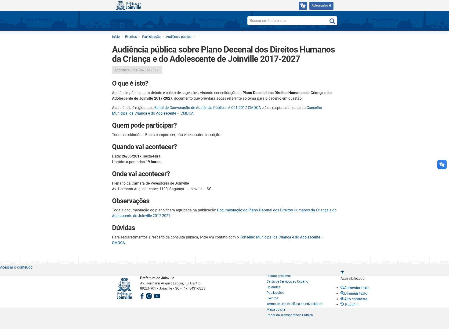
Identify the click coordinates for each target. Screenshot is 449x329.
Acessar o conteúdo (16, 267)
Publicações (275, 292)
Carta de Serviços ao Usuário (287, 281)
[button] (342, 273)
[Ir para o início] (128, 5)
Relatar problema (279, 276)
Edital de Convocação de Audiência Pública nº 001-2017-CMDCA (207, 107)
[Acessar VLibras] (303, 6)
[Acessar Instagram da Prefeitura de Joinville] (148, 295)
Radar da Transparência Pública (290, 315)
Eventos (272, 298)
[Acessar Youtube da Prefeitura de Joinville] (157, 295)
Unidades (273, 287)
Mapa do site (276, 309)
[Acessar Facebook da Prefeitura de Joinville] (142, 295)
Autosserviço (320, 5)
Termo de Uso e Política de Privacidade (294, 304)
